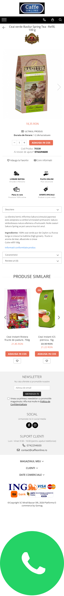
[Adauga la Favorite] (17, 360)
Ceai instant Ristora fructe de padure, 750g (17, 338)
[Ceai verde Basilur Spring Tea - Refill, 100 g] (32, 84)
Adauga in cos (41, 142)
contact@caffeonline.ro (34, 450)
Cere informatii (44, 160)
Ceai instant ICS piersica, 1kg (46, 338)
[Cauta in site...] (60, 19)
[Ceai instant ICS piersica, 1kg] (47, 309)
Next (59, 87)
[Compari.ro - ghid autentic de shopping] (32, 518)
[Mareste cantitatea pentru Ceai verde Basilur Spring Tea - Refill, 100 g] (24, 142)
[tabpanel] (32, 84)
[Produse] (4, 20)
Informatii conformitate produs (20, 247)
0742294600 (34, 445)
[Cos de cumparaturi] (52, 19)
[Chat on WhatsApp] (32, 594)
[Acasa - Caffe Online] (32, 8)
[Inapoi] (2, 27)
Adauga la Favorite (19, 160)
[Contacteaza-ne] (44, 19)
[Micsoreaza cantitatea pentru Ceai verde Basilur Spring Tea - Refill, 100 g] (14, 142)
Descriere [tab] (9, 209)
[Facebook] (29, 425)
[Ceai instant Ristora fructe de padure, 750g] (17, 309)
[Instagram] (35, 425)
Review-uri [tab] (11, 260)
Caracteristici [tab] (11, 254)
